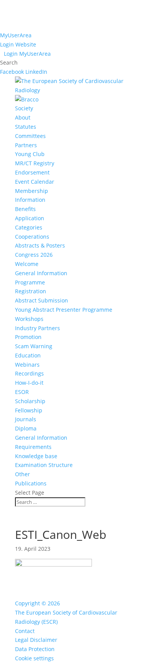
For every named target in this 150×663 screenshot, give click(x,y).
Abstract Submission (41, 300)
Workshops (29, 318)
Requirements (33, 446)
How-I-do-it (29, 382)
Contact (25, 631)
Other (22, 474)
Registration (30, 291)
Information (30, 199)
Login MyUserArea (27, 53)
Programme (30, 282)
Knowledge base (36, 456)
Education (28, 355)
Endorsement (32, 172)
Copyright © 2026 (37, 603)
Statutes (25, 126)
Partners (26, 145)
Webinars (27, 364)
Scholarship (30, 401)
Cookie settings (34, 658)
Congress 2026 (34, 254)
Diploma (26, 428)
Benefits (25, 209)
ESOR (22, 391)
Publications (31, 483)
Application (29, 218)
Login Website (18, 44)
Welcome (26, 264)
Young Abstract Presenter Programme (63, 309)
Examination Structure (44, 465)
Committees (30, 136)
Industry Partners (37, 328)
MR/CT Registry (34, 163)
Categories (28, 227)
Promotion (28, 337)
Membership (31, 190)
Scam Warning (33, 346)
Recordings (29, 373)
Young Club (30, 154)
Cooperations (32, 236)
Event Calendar (34, 181)
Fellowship (28, 410)
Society (24, 108)
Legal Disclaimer (36, 639)
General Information (41, 273)
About (22, 117)
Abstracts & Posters (40, 245)
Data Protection (35, 649)
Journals (25, 419)
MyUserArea (16, 35)
